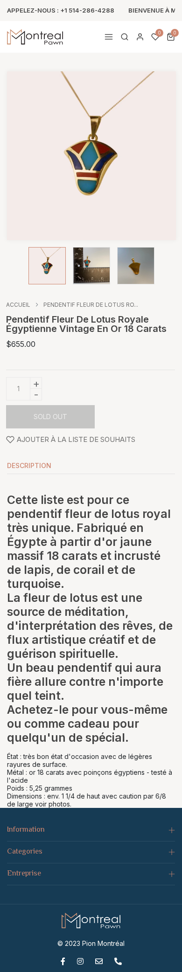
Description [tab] (29, 465)
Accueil (18, 305)
